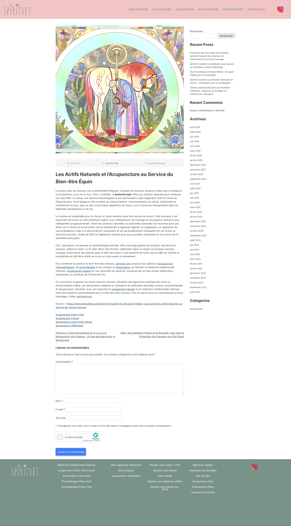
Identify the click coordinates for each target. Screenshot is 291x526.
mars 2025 (195, 207)
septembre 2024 (198, 235)
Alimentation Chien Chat (76, 475)
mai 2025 (194, 197)
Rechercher (196, 31)
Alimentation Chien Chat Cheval (74, 321)
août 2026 (195, 127)
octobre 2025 (196, 174)
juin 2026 (194, 136)
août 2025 (195, 183)
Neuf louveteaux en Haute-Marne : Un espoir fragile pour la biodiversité (212, 73)
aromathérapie (65, 267)
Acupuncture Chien (203, 486)
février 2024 (196, 263)
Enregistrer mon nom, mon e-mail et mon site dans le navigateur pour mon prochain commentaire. (114, 425)
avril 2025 (195, 202)
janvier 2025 (196, 216)
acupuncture (165, 263)
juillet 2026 (195, 132)
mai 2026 (194, 141)
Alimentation (185, 9)
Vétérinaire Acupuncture (221, 503)
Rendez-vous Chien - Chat (165, 464)
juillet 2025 (195, 188)
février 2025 (196, 212)
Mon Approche (138, 9)
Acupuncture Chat (202, 481)
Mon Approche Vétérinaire (126, 464)
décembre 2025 (198, 165)
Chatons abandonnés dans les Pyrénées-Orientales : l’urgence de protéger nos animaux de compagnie (210, 90)
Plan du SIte (203, 475)
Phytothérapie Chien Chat (76, 481)
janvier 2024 (196, 268)
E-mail (60, 409)
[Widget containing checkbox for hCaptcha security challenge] (78, 437)
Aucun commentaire (156, 163)
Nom (59, 400)
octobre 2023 (196, 282)
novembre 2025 (198, 169)
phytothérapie (87, 267)
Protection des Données (203, 470)
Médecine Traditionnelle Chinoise (76, 464)
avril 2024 (195, 254)
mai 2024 (194, 249)
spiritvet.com (123, 263)
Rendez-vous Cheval (165, 470)
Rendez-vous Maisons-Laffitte (165, 481)
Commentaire (64, 361)
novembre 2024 (198, 226)
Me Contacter (126, 470)
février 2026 (196, 155)
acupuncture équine (79, 270)
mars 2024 (195, 259)
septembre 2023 (198, 287)
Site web (61, 417)
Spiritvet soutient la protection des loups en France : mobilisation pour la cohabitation (211, 81)
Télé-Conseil (165, 475)
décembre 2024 (198, 221)
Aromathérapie (233, 9)
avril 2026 (195, 146)
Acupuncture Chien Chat (70, 314)
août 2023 (195, 292)
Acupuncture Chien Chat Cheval (76, 470)
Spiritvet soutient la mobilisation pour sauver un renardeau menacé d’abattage (212, 65)
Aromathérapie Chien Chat (76, 486)
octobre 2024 (196, 230)
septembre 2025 (198, 179)
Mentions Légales (203, 464)
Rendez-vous (256, 9)
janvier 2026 (196, 160)
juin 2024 (194, 245)
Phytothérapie (208, 9)
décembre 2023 (198, 273)
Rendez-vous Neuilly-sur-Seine (165, 488)
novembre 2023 (198, 278)
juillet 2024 (195, 240)
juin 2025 (194, 193)
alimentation (123, 267)
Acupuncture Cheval (67, 318)
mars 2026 (195, 150)
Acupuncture (162, 9)
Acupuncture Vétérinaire (69, 325)
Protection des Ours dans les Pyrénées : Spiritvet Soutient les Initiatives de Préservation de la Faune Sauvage (209, 55)
